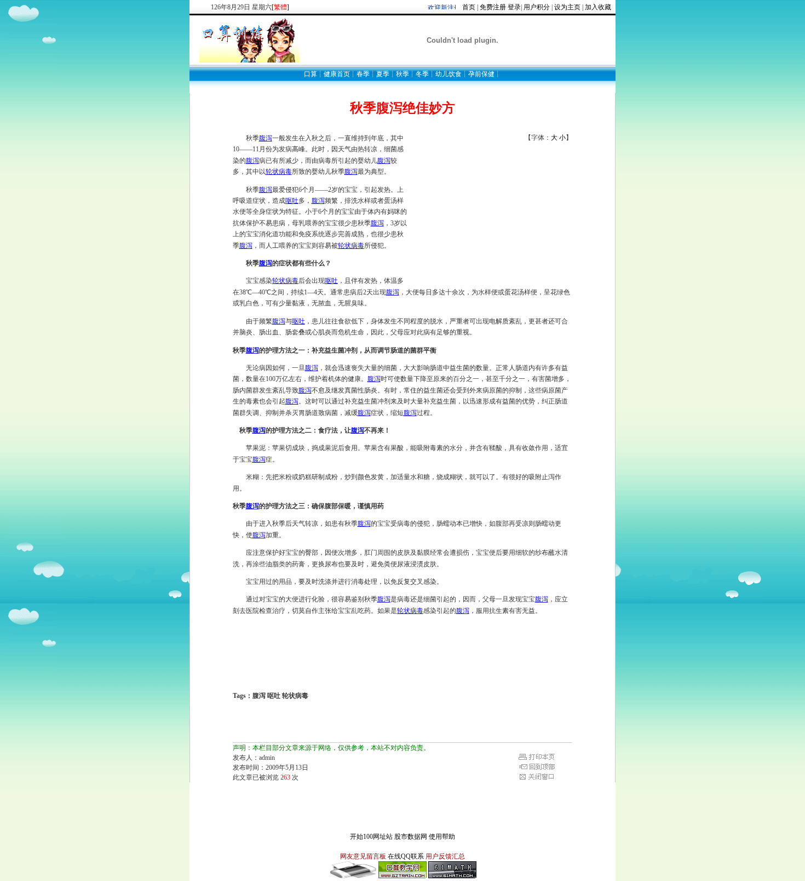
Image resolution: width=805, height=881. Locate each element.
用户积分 (537, 7)
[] (280, 7)
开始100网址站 (371, 836)
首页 (468, 7)
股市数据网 (410, 836)
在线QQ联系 (406, 856)
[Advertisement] (490, 211)
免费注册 (493, 7)
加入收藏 (598, 7)
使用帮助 (442, 836)
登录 (514, 7)
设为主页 (567, 7)
